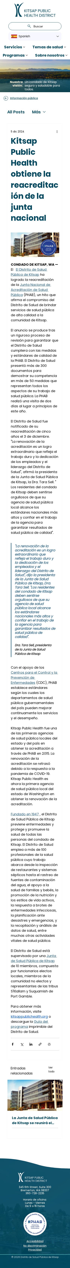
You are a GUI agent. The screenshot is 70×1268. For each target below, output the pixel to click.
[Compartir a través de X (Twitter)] (22, 1044)
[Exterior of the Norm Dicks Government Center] (35, 1095)
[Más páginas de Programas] (27, 55)
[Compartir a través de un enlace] (40, 1044)
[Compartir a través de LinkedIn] (31, 1044)
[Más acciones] (57, 131)
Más (36, 111)
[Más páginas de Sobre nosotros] (66, 55)
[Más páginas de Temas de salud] (65, 47)
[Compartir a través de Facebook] (12, 1044)
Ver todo (51, 1069)
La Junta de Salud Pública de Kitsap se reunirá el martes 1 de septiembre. (35, 1120)
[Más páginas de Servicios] (24, 47)
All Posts (16, 111)
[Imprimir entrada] (49, 1044)
